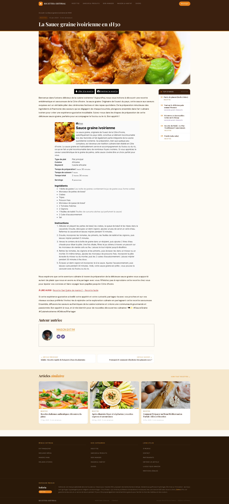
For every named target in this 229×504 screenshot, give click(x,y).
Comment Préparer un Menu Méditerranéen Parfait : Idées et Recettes (162, 415)
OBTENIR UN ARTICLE (151, 462)
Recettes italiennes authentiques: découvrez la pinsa (61, 415)
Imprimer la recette (109, 91)
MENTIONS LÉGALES (150, 471)
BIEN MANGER (108, 3)
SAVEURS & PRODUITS (91, 3)
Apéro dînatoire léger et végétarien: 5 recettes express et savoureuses (112, 415)
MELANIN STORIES (45, 462)
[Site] (63, 337)
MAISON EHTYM (66, 329)
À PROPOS (146, 449)
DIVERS (138, 3)
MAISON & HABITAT (124, 3)
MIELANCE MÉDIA (45, 453)
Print (80, 123)
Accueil (41, 13)
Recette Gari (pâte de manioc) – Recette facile (75, 290)
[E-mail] (59, 337)
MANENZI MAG (44, 457)
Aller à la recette (86, 91)
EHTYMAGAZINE (45, 449)
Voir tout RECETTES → (180, 377)
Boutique (184, 4)
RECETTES (75, 3)
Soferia (178, 489)
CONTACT (146, 453)
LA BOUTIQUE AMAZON (151, 466)
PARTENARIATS (148, 457)
